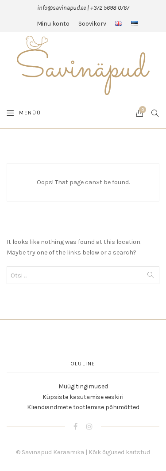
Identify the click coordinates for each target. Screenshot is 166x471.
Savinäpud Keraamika (53, 452)
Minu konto (53, 23)
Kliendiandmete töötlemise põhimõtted (83, 407)
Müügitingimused (83, 386)
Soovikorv (92, 23)
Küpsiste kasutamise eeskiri (83, 397)
